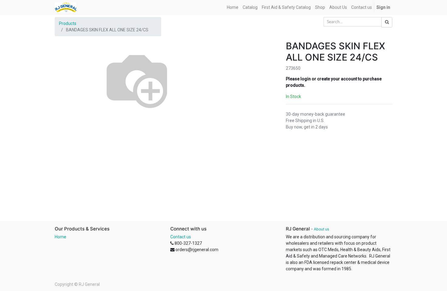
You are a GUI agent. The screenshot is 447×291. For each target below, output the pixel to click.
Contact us (180, 236)
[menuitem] (233, 7)
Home (60, 236)
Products (67, 23)
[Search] (386, 22)
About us (321, 229)
